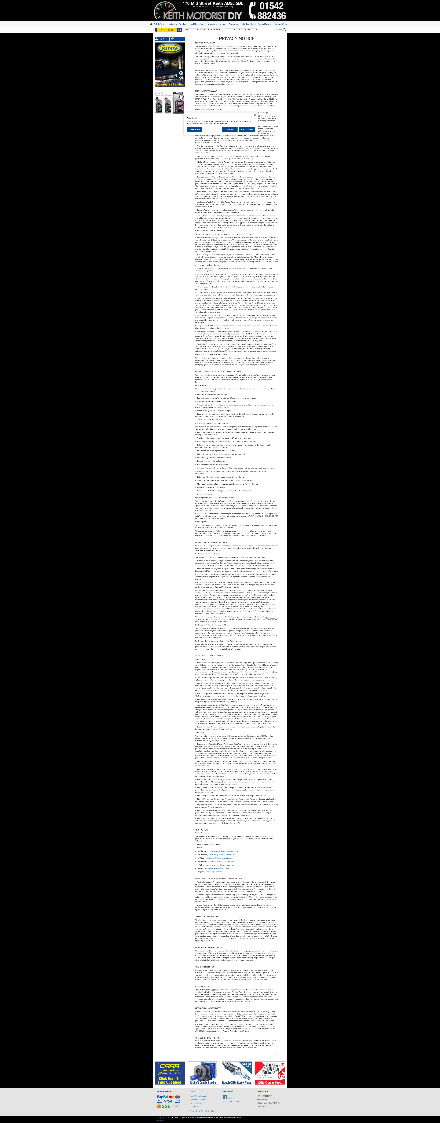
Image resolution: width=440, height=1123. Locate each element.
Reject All (230, 129)
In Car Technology (248, 24)
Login (192, 1096)
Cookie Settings (195, 129)
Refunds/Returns (196, 1103)
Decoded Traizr (237, 1118)
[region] (221, 123)
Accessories (233, 24)
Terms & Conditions (208, 1111)
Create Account (200, 1096)
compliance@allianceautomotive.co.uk (224, 851)
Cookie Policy (224, 123)
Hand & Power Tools (197, 24)
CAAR (169, 1118)
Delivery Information (197, 1099)
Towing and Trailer (281, 24)
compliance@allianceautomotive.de (222, 855)
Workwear (212, 24)
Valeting (222, 24)
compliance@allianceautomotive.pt (221, 861)
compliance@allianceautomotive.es (219, 858)
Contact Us (194, 1106)
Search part (160, 1121)
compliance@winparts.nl (214, 872)
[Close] (254, 115)
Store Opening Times (231, 1101)
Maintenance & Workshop (177, 24)
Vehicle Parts (159, 24)
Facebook (230, 1098)
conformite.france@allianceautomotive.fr (222, 865)
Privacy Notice (195, 1111)
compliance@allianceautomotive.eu (217, 868)
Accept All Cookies (247, 129)
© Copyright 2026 (162, 1118)
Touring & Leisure (264, 24)
